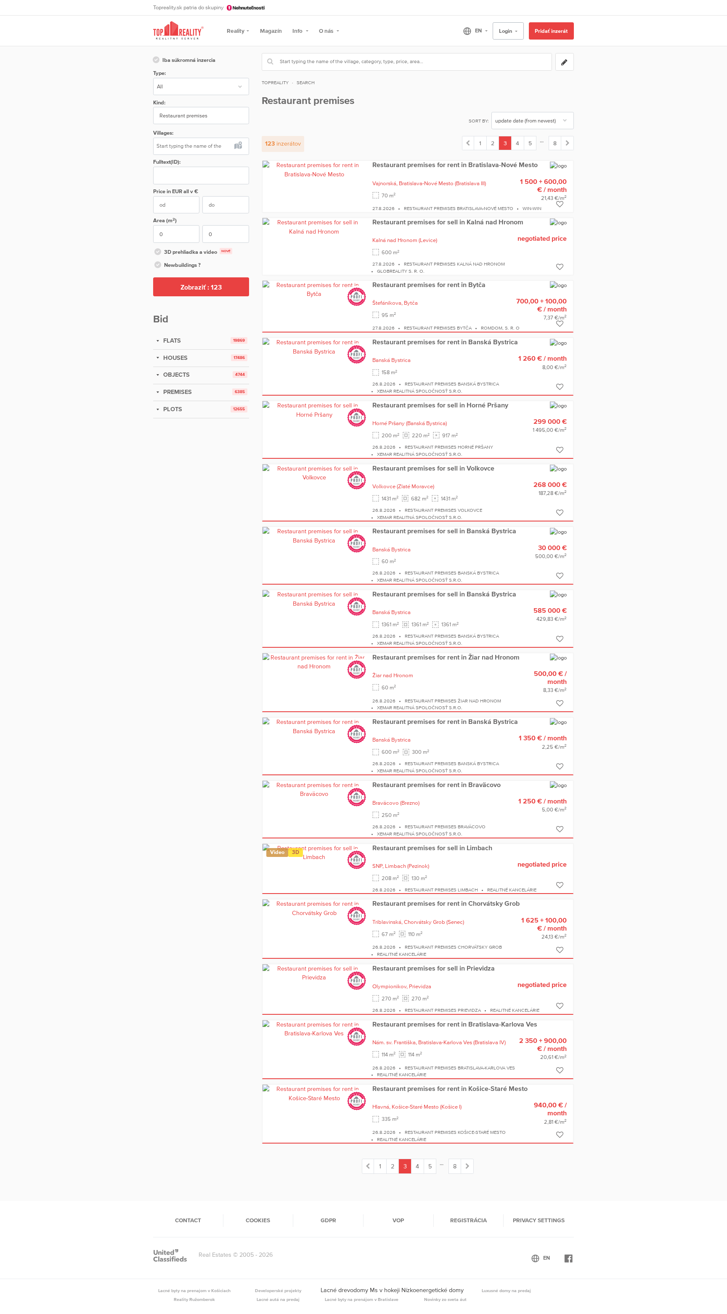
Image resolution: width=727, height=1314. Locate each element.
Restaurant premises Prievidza (443, 1010)
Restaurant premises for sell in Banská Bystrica (444, 531)
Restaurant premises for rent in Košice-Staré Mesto (450, 1088)
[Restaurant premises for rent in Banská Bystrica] (314, 346)
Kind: (159, 102)
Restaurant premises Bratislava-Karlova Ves (460, 1067)
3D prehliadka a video (197, 252)
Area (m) (165, 220)
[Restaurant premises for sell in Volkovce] (314, 472)
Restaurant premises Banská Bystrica (452, 383)
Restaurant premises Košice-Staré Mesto (455, 1132)
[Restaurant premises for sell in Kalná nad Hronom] (314, 226)
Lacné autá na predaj (278, 1299)
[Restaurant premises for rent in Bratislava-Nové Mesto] (314, 169)
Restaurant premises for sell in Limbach (432, 847)
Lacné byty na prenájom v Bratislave (361, 1299)
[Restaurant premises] (468, 143)
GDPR (328, 1220)
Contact (188, 1220)
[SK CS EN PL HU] (472, 31)
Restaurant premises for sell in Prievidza (433, 968)
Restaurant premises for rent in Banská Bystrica (445, 342)
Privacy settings (539, 1220)
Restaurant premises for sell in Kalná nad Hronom (447, 222)
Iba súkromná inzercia (188, 60)
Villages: (163, 133)
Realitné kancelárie (511, 889)
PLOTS (172, 409)
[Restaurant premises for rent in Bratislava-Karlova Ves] (314, 1028)
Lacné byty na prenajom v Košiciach (194, 1290)
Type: (159, 73)
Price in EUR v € (175, 191)
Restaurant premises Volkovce (443, 510)
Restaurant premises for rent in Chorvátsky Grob (446, 903)
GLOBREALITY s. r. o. (401, 271)
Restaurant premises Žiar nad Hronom (453, 700)
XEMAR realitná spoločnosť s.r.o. (419, 391)
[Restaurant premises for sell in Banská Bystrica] (314, 535)
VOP (398, 1220)
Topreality (275, 82)
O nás (326, 30)
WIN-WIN (532, 208)
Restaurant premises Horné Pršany (449, 447)
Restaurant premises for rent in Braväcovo (436, 784)
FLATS (171, 340)
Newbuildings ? (182, 265)
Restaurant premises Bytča (438, 327)
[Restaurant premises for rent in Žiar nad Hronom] (314, 661)
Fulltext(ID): (166, 162)
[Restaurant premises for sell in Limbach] (314, 852)
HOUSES (175, 357)
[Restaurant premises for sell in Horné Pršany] (314, 409)
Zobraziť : (201, 287)
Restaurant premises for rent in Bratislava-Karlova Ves (454, 1024)
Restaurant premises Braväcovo (445, 826)
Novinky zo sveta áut (445, 1299)
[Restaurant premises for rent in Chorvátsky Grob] (314, 908)
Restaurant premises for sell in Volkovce (433, 468)
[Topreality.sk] (178, 31)
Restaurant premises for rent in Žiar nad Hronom (446, 657)
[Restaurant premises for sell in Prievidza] (314, 972)
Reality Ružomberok (194, 1299)
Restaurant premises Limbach (441, 889)
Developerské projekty (278, 1290)
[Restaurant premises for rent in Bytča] (314, 289)
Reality (235, 30)
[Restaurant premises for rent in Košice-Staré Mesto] (314, 1093)
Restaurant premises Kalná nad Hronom (454, 263)
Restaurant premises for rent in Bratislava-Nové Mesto (455, 164)
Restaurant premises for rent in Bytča (429, 284)
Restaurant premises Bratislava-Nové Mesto (458, 208)
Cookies (258, 1220)
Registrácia (468, 1220)
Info (298, 30)
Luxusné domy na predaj (506, 1290)
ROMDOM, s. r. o (500, 327)
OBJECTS (176, 374)
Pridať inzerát (551, 31)
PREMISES (177, 391)
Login (506, 31)
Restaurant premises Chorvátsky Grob (453, 947)
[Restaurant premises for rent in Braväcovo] (314, 789)
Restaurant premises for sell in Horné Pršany (440, 405)
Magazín (271, 30)
